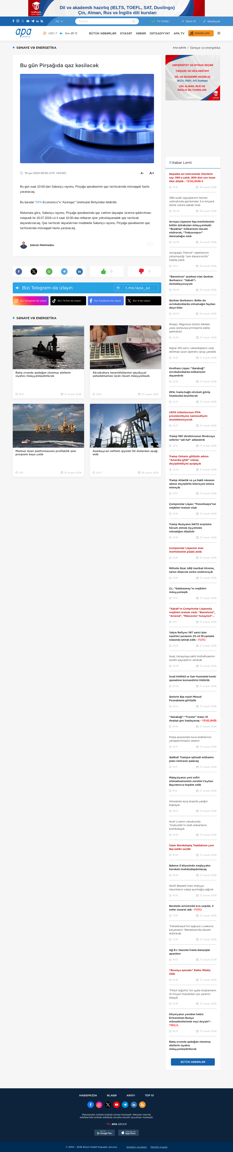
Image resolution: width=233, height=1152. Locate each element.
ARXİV (131, 1095)
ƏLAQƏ (111, 1095)
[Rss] (42, 21)
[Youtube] (27, 21)
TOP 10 (149, 1095)
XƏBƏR (141, 33)
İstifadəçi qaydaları (137, 1147)
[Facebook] (13, 21)
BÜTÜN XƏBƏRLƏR (102, 33)
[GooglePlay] (104, 1133)
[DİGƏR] (217, 33)
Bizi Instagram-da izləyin (33, 300)
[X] (22, 21)
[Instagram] (17, 21)
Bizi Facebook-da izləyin (107, 300)
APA (39, 202)
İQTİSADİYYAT (160, 33)
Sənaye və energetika (205, 47)
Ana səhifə (179, 47)
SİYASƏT (126, 33)
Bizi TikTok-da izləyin (69, 300)
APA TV (179, 33)
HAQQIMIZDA (88, 1095)
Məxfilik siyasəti (159, 1147)
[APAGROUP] (116, 1124)
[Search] (134, 21)
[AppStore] (128, 1133)
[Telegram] (32, 21)
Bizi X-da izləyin (141, 300)
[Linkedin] (37, 21)
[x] (108, 1105)
